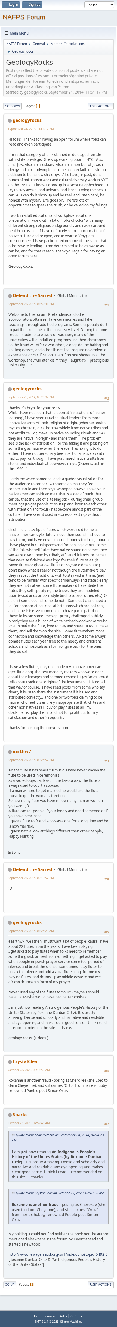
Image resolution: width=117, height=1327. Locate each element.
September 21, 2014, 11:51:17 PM (31, 128)
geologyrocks (27, 120)
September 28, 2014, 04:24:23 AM (31, 931)
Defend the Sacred (32, 295)
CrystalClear (26, 1061)
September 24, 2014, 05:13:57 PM (31, 878)
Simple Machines (71, 1321)
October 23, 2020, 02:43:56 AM (29, 1070)
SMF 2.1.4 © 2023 (47, 1321)
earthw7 (22, 751)
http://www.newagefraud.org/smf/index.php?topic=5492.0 (58, 1254)
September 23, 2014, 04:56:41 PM (31, 304)
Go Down (12, 106)
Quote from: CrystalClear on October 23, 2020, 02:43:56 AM (60, 1193)
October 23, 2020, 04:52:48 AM (29, 1123)
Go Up (9, 1284)
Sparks (20, 1115)
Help (37, 1316)
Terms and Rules (55, 1316)
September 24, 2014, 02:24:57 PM (31, 760)
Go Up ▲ (76, 1316)
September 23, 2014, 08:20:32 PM (31, 397)
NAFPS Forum (24, 17)
